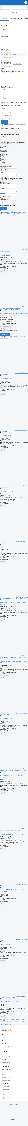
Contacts (4, 1043)
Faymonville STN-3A (6, 378)
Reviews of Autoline (6, 1077)
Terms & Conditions (6, 1069)
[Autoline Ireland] (10, 2)
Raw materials (22, 1021)
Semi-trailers (3, 1021)
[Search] (25, 7)
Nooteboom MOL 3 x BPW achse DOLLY (12, 834)
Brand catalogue (6, 1080)
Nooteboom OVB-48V (6, 255)
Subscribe (5, 334)
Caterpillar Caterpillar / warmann (9, 1001)
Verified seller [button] (4, 36)
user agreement (7, 125)
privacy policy (21, 124)
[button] (25, 2)
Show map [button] (3, 86)
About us (4, 1037)
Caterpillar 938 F (5, 944)
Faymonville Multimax (6, 718)
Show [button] (11, 64)
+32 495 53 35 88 (17, 64)
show (3, 202)
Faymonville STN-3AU (6, 491)
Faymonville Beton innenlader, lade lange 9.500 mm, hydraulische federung (13, 314)
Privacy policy (5, 1072)
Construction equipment (13, 1021)
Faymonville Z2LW (5, 435)
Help (3, 1040)
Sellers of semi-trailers (5, 1024)
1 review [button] (14, 54)
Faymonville (3, 547)
